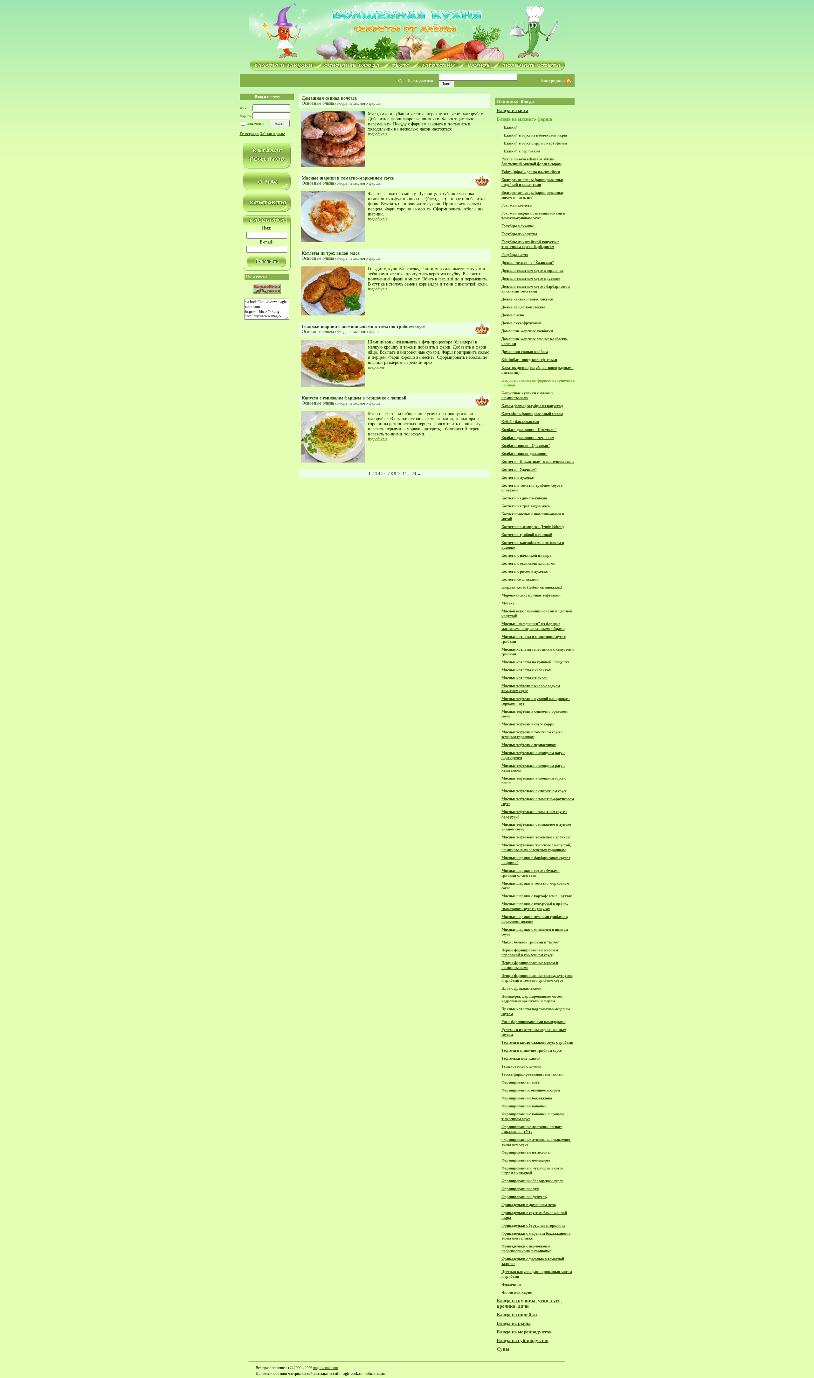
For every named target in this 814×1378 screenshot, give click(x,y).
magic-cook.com (325, 1368)
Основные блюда (318, 103)
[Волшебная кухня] (407, 31)
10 (399, 473)
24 (414, 473)
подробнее (377, 134)
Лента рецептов (553, 80)
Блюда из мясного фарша (358, 103)
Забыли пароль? (272, 133)
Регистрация (249, 133)
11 (405, 473)
